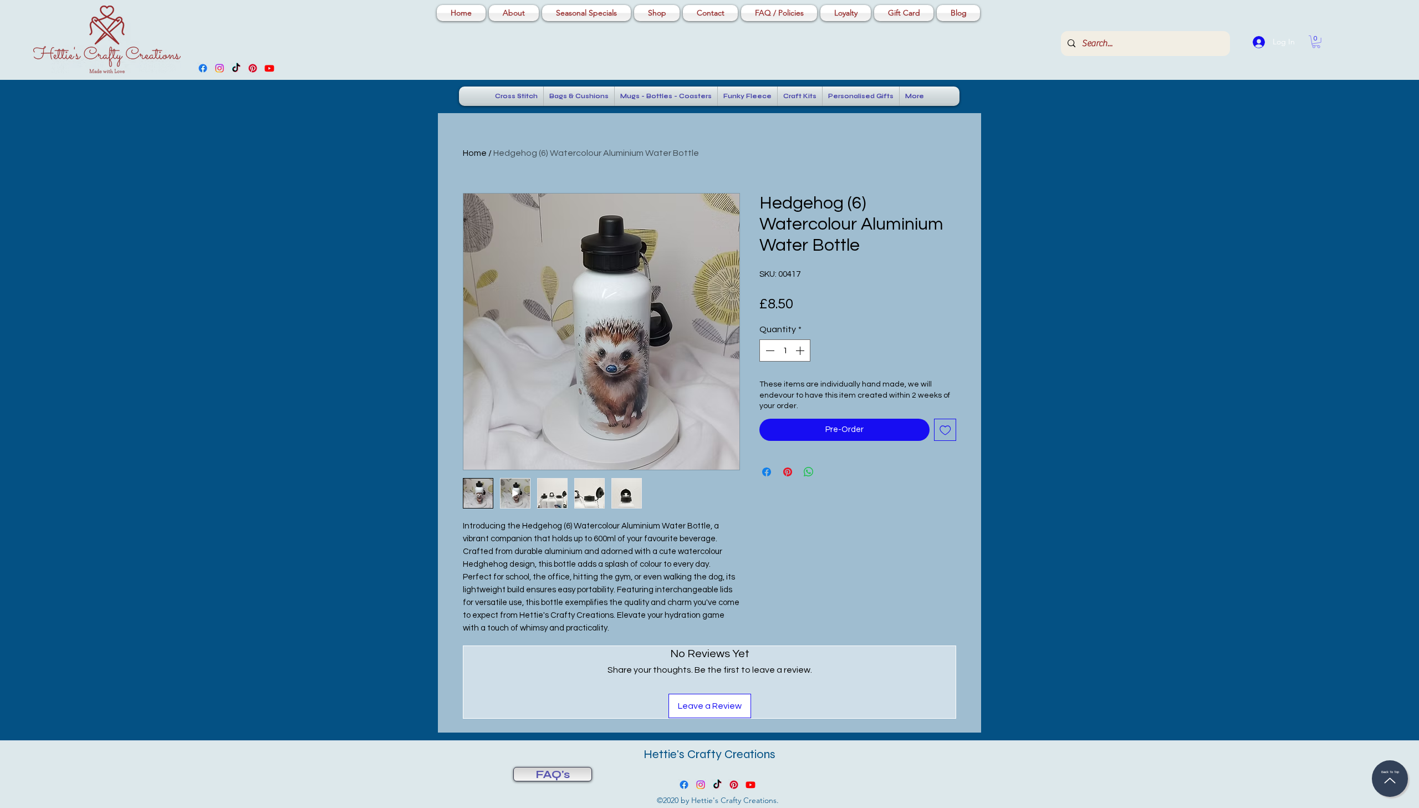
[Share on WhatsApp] (808, 472)
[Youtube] (269, 68)
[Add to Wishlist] (945, 430)
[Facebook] (202, 68)
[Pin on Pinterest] (787, 472)
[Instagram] (219, 68)
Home (475, 153)
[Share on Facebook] (766, 472)
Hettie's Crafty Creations (709, 754)
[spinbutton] (785, 350)
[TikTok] (236, 68)
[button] (1316, 41)
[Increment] (801, 350)
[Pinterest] (252, 68)
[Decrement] (769, 350)
